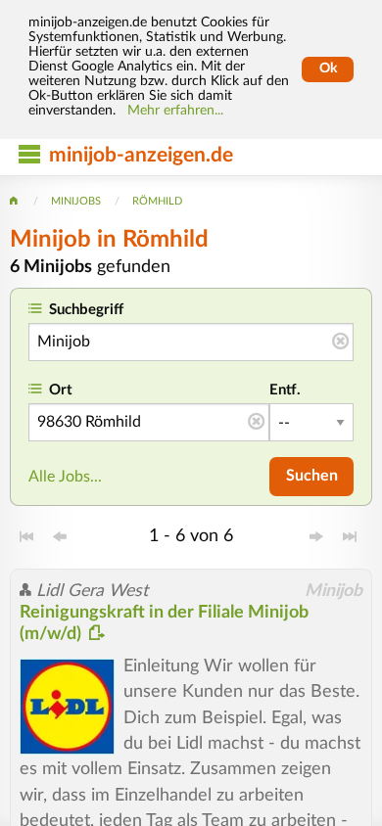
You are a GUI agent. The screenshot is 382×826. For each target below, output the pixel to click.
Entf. (285, 390)
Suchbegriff (86, 309)
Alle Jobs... (65, 476)
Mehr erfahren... (175, 110)
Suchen (312, 475)
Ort (60, 390)
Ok (328, 68)
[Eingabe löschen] (340, 342)
